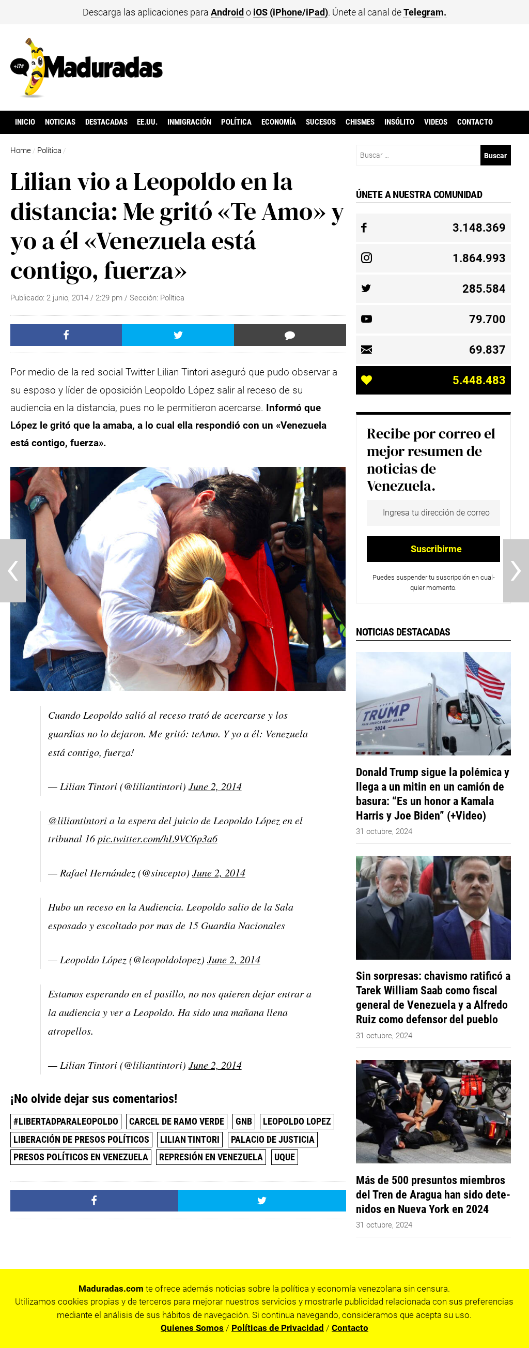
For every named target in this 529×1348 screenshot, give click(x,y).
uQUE (284, 1157)
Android (227, 12)
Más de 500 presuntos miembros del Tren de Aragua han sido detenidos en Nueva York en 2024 (433, 1194)
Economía (278, 122)
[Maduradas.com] (86, 94)
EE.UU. (147, 122)
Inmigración (189, 122)
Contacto (475, 122)
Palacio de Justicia (273, 1139)
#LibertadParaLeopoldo (65, 1121)
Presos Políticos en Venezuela (80, 1157)
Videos (435, 122)
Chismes (360, 122)
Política (236, 122)
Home (20, 150)
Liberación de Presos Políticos (81, 1139)
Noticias (60, 122)
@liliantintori (77, 820)
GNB (244, 1121)
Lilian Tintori (190, 1139)
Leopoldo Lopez (297, 1121)
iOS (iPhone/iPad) (290, 12)
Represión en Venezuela (211, 1157)
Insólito (399, 122)
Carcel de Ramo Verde (176, 1121)
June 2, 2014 (215, 786)
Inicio (25, 122)
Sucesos (321, 122)
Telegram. (424, 12)
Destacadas (106, 122)
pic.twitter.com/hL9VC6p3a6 (157, 838)
